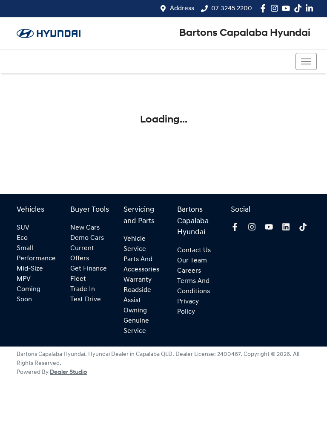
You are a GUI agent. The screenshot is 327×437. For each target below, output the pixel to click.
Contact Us (194, 250)
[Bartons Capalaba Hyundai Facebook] (264, 8)
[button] (306, 61)
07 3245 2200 (231, 8)
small (25, 248)
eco (22, 238)
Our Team (192, 260)
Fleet (78, 279)
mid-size (30, 268)
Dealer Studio (68, 372)
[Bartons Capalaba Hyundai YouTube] (287, 8)
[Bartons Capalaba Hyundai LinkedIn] (311, 8)
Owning (135, 310)
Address (182, 8)
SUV (23, 227)
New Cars (85, 227)
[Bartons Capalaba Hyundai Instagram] (276, 8)
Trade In (82, 289)
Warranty (137, 280)
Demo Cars (87, 238)
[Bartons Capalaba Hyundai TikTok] (304, 227)
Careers (189, 271)
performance (36, 258)
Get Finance (88, 268)
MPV (24, 279)
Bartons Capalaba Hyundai (244, 33)
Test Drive (85, 299)
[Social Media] (299, 8)
